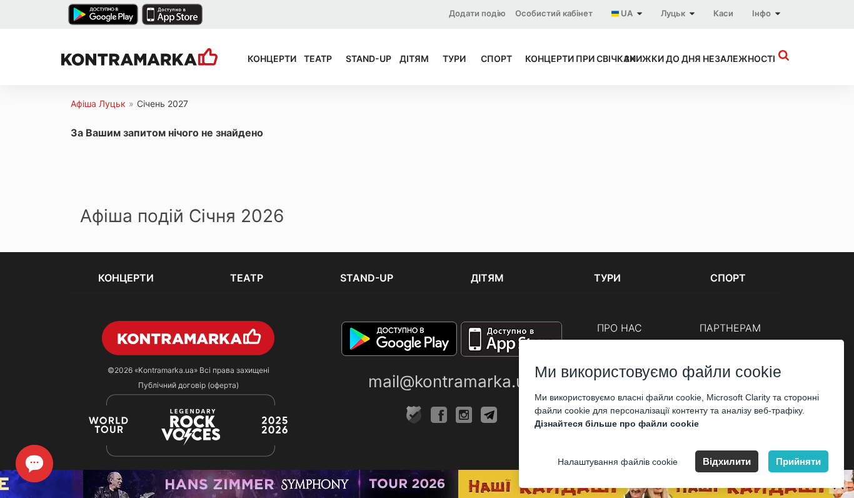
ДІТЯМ (409, 58)
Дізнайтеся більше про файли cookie (617, 424)
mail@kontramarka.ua (451, 381)
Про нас (619, 328)
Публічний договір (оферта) (188, 385)
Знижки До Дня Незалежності (676, 58)
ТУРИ (451, 58)
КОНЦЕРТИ (264, 58)
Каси (723, 13)
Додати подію (477, 13)
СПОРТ (492, 58)
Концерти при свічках (563, 58)
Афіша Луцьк (98, 103)
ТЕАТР (313, 58)
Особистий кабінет (554, 13)
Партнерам (730, 328)
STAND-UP (361, 58)
